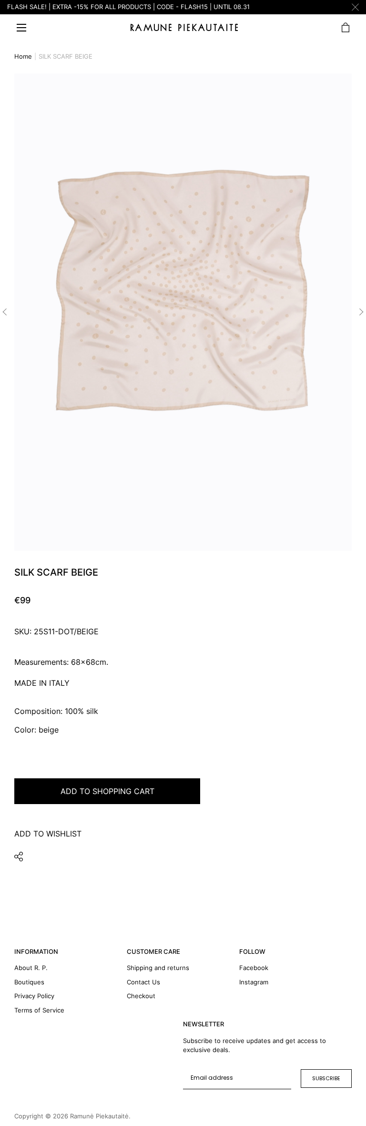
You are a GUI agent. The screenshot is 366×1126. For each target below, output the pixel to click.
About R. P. (31, 967)
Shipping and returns (158, 967)
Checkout (141, 996)
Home (23, 56)
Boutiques (29, 982)
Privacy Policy (34, 996)
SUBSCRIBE (326, 1078)
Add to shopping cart (107, 791)
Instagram (253, 982)
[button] (5, 312)
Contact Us (143, 982)
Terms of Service (39, 1010)
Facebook (253, 967)
